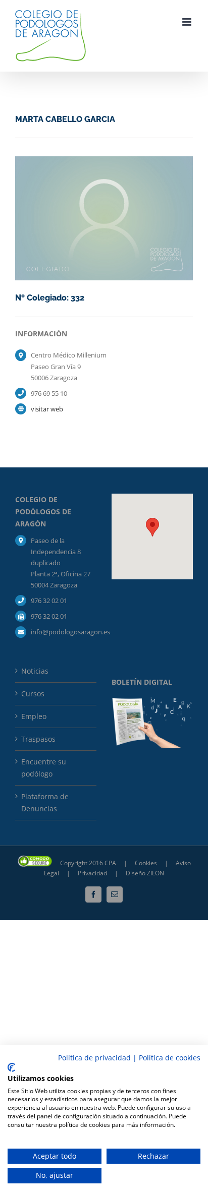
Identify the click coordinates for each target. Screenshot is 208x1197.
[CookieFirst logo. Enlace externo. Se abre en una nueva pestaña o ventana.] (11, 1067)
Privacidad (93, 873)
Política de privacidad (94, 1057)
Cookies (147, 863)
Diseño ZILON (145, 873)
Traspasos (38, 739)
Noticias (34, 671)
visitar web (47, 408)
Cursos (32, 693)
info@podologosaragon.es (63, 631)
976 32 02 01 (49, 600)
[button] (152, 527)
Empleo (33, 716)
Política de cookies (169, 1057)
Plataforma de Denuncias (45, 802)
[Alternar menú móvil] (187, 22)
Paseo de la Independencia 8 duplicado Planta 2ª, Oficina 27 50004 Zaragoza (60, 562)
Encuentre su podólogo (43, 768)
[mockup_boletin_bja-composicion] (152, 700)
